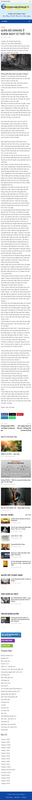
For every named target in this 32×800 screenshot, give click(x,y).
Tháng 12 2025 (5, 745)
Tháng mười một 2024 (8, 769)
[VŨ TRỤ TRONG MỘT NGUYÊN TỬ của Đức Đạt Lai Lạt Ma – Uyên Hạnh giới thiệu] (5, 562)
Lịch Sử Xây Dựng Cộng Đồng (10, 688)
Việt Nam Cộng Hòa (7, 724)
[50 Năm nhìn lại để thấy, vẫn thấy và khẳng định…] (5, 519)
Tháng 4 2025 (5, 756)
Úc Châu (3, 710)
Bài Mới (3, 27)
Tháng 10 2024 (6, 772)
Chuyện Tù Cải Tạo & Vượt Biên (11, 669)
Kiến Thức (4, 683)
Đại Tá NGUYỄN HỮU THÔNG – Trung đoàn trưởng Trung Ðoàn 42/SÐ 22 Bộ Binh (21, 599)
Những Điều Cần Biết (7, 694)
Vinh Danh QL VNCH (9, 594)
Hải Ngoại (4, 680)
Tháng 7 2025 (5, 750)
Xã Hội (3, 730)
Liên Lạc (24, 797)
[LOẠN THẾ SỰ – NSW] (5, 536)
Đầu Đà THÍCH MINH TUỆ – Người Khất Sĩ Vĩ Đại (15, 508)
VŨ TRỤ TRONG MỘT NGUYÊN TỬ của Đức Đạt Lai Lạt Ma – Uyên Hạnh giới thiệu (21, 563)
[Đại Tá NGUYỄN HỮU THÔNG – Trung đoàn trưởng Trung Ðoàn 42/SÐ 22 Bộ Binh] (5, 598)
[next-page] (5, 588)
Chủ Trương (9, 797)
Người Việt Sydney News (12, 575)
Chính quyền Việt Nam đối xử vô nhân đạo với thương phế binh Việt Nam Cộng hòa (20, 619)
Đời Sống (4, 675)
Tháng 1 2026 (5, 742)
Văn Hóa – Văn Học (7, 719)
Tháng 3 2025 (5, 758)
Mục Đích (17, 797)
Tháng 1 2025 (5, 764)
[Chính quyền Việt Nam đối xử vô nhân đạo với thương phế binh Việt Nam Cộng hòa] (5, 618)
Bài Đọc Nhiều (7, 515)
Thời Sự (3, 708)
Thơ (2, 705)
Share (5, 414)
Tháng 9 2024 (5, 775)
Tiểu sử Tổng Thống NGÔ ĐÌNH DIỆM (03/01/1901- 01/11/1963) (20, 528)
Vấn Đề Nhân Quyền (10, 614)
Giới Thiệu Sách (6, 677)
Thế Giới (3, 702)
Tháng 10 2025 (5, 747)
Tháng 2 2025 (5, 761)
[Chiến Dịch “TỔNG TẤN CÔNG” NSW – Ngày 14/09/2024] (5, 553)
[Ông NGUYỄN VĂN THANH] (5, 544)
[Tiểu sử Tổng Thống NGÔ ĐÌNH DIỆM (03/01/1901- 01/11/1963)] (5, 527)
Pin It (20, 414)
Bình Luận (4, 661)
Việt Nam (4, 721)
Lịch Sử (3, 686)
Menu (5, 21)
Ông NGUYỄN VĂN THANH (18, 544)
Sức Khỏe (4, 699)
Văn (2, 713)
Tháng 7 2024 (5, 780)
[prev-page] (2, 588)
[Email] (30, 1)
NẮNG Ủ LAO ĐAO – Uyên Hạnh (10, 454)
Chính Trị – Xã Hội (6, 666)
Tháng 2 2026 (5, 739)
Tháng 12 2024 (6, 767)
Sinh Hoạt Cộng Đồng (8, 697)
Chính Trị (4, 664)
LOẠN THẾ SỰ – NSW (16, 536)
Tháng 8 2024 (5, 778)
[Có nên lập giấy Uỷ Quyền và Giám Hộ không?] (5, 579)
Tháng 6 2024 (5, 783)
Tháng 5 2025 (5, 753)
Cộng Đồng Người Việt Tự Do (10, 672)
